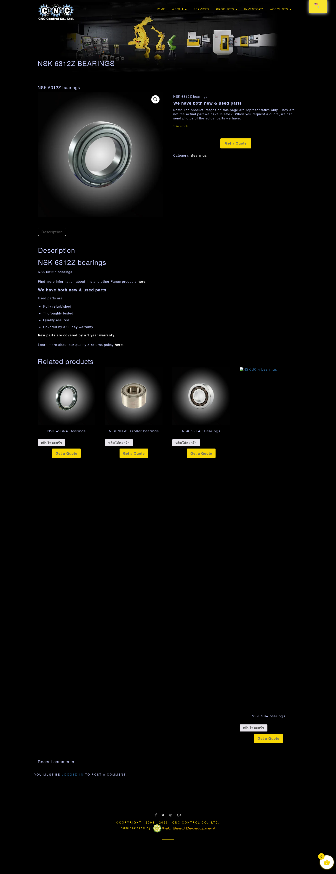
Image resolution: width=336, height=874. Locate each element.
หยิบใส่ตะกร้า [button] (51, 443)
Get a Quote (236, 143)
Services (201, 9)
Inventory (253, 9)
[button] (155, 99)
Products (225, 9)
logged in (73, 774)
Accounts (279, 9)
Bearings (199, 155)
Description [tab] (52, 232)
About (178, 9)
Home (160, 9)
